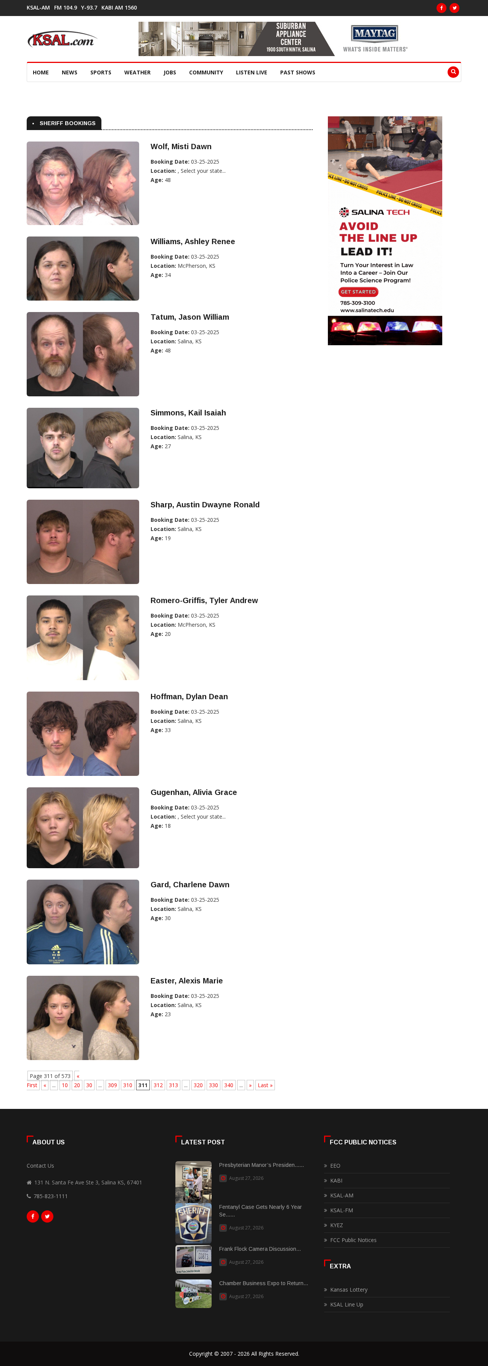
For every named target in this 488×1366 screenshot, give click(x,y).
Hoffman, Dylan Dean (189, 696)
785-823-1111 (51, 1196)
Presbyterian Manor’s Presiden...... (261, 1165)
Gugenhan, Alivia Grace (194, 792)
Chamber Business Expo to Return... (263, 1283)
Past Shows (297, 72)
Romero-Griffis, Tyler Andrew (204, 600)
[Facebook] (441, 8)
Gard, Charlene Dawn (190, 884)
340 (228, 1085)
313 (173, 1085)
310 (127, 1085)
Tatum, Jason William (190, 317)
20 (77, 1085)
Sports (100, 72)
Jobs (170, 72)
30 (89, 1085)
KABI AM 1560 (119, 7)
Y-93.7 (89, 7)
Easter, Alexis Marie (187, 981)
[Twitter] (454, 8)
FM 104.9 (65, 7)
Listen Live (251, 72)
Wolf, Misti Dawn (181, 146)
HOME (41, 72)
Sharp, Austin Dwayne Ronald (205, 504)
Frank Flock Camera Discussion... (260, 1249)
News (69, 72)
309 (112, 1085)
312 (158, 1085)
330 (213, 1085)
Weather (137, 72)
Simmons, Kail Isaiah (188, 413)
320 (198, 1085)
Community (206, 72)
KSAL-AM (38, 7)
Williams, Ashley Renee (193, 241)
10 (65, 1085)
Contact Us (40, 1165)
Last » (265, 1085)
